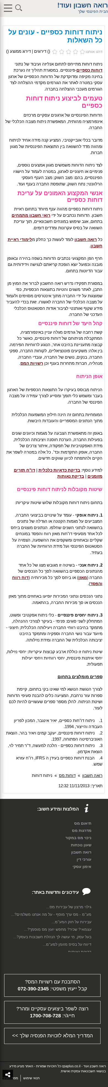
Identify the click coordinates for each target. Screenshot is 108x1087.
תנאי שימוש (31, 1078)
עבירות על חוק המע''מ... (71, 922)
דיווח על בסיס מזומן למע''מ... (67, 944)
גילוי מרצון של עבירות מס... (68, 907)
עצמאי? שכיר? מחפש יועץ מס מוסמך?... (57, 929)
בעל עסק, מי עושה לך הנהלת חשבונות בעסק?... (52, 937)
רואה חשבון (92, 775)
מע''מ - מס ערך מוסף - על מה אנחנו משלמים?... (51, 914)
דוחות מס (67, 775)
